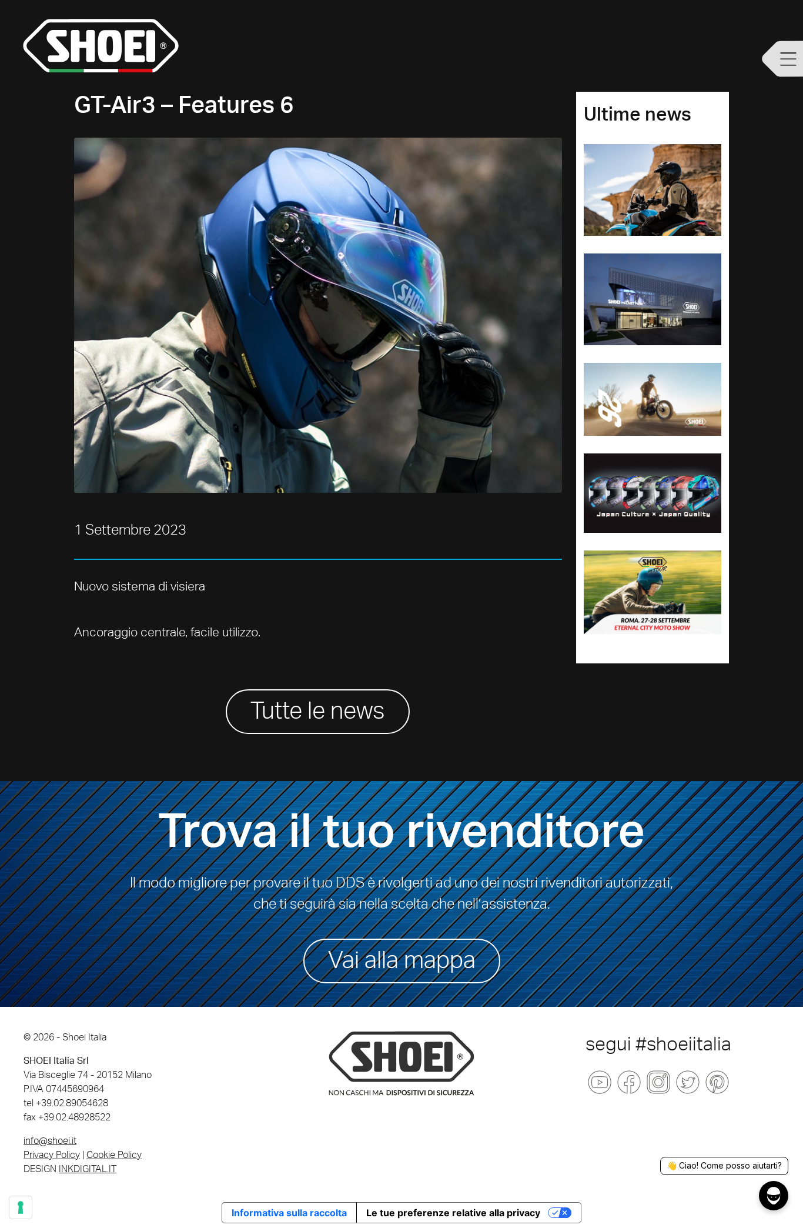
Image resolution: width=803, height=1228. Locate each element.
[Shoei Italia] (401, 1062)
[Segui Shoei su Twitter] (688, 1082)
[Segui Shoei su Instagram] (658, 1082)
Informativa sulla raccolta (289, 1213)
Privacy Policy (52, 1155)
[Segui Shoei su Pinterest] (717, 1082)
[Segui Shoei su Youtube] (599, 1082)
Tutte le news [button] (317, 711)
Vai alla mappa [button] (402, 961)
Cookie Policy (114, 1155)
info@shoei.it (50, 1141)
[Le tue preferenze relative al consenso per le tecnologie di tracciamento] (20, 1207)
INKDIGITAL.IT (87, 1169)
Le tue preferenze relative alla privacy (453, 1213)
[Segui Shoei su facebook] (629, 1082)
